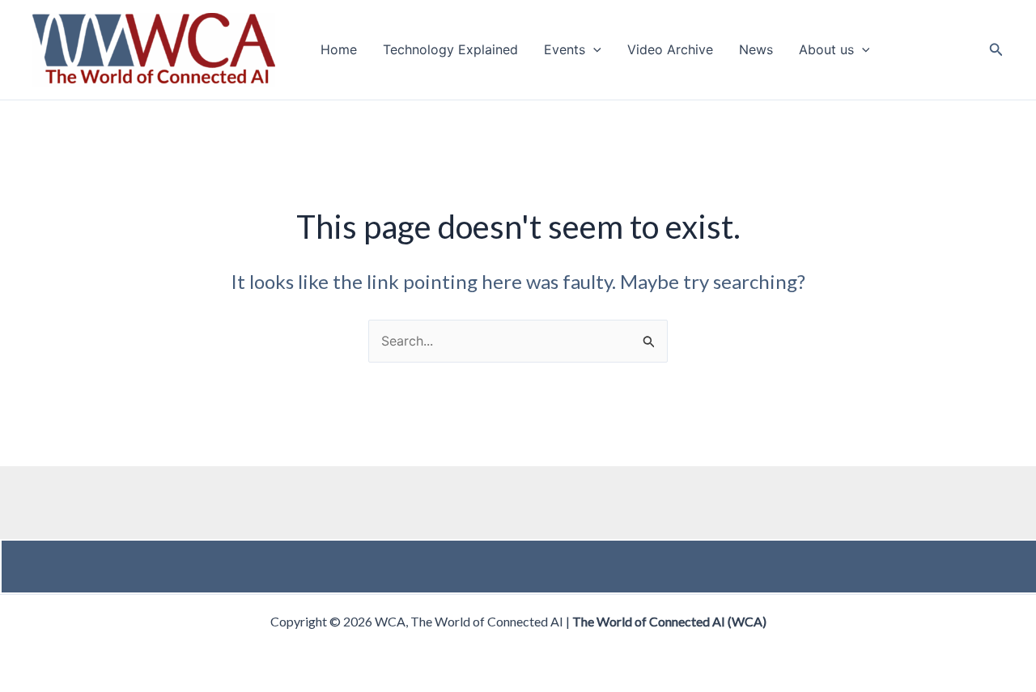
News (756, 50)
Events (564, 50)
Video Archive (670, 50)
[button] (593, 50)
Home (339, 50)
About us (826, 50)
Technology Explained (450, 50)
